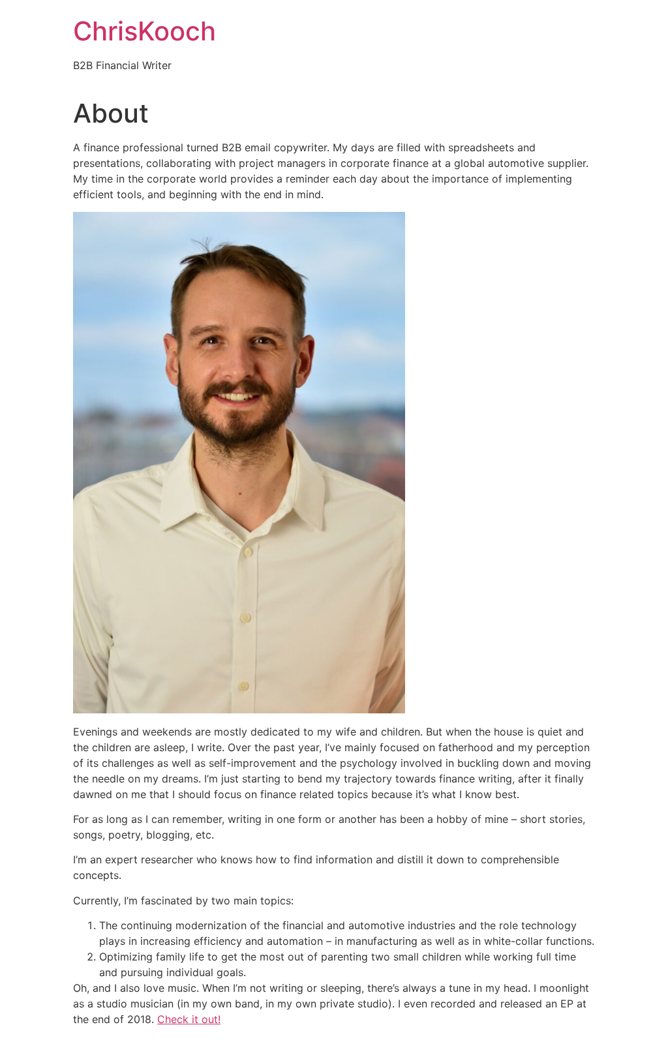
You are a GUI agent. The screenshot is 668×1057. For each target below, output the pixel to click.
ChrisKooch (144, 31)
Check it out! (188, 1019)
